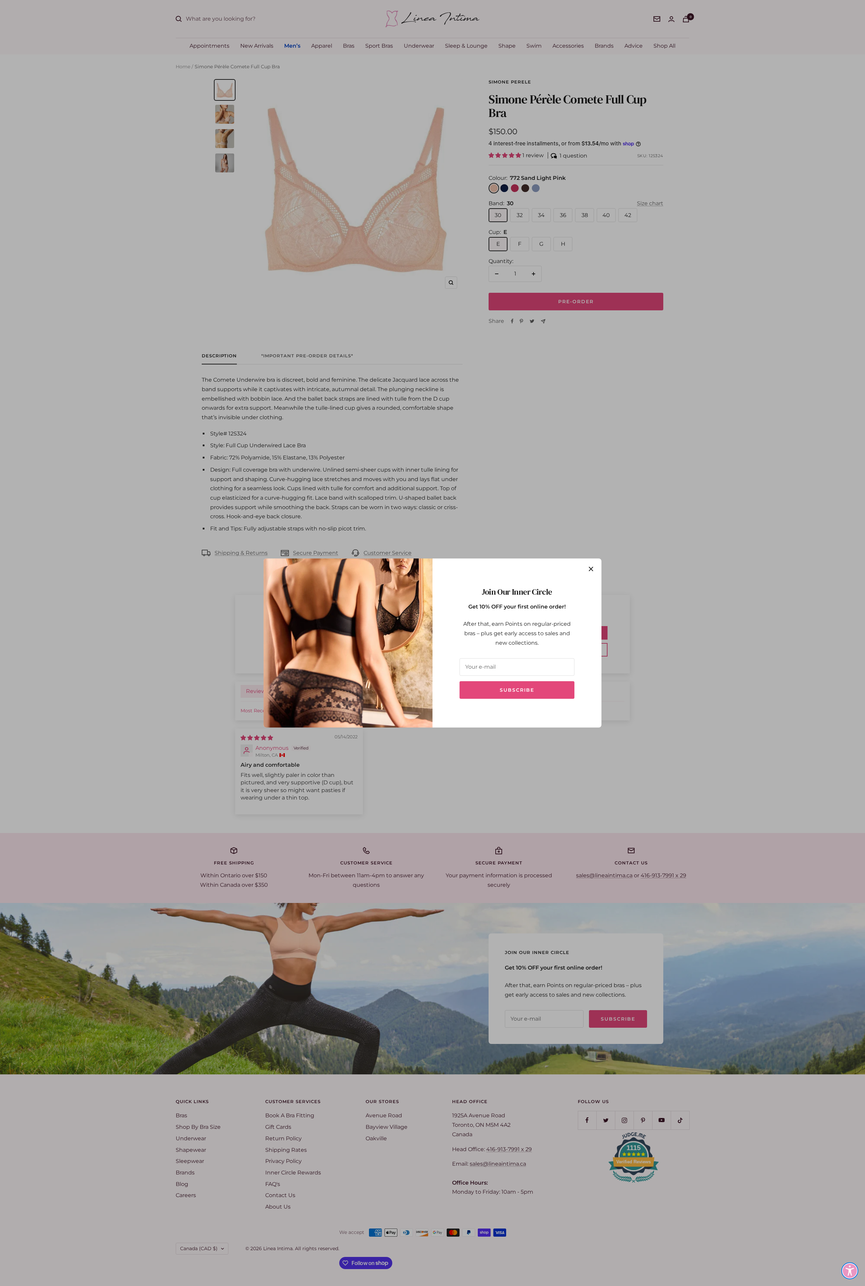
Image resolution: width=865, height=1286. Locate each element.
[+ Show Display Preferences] (849, 1270)
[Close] (591, 569)
